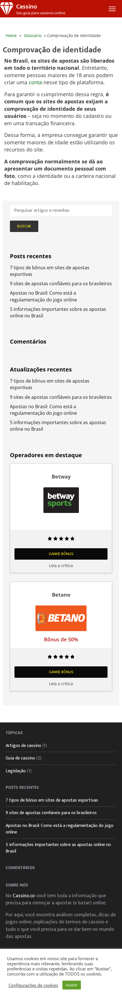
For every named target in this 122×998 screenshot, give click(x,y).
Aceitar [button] (71, 984)
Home (11, 35)
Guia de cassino (20, 758)
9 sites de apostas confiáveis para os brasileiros (61, 283)
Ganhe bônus (61, 554)
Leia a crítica (61, 565)
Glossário (32, 35)
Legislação (16, 771)
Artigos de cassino (23, 745)
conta (35, 82)
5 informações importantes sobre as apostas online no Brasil (58, 848)
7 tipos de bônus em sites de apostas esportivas (52, 800)
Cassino (26, 6)
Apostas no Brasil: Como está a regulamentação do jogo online (43, 296)
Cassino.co (24, 896)
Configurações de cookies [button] (33, 985)
